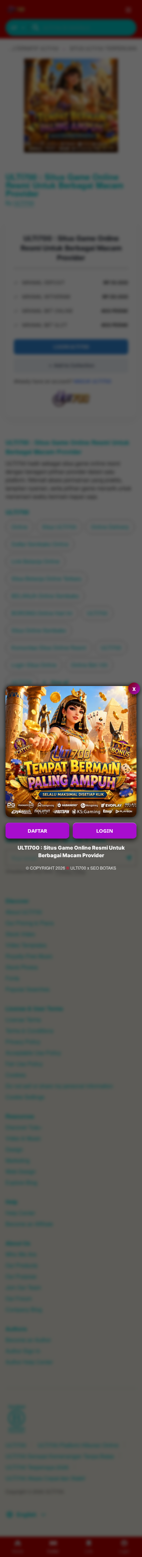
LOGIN (104, 830)
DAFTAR (37, 830)
